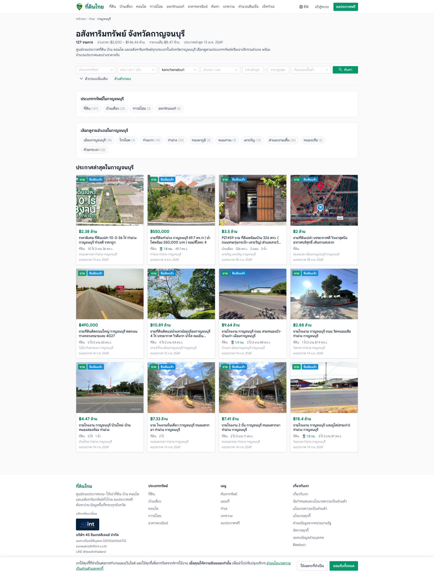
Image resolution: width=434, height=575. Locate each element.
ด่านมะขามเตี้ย (282, 140)
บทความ (229, 6)
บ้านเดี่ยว (126, 6)
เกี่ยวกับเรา (300, 494)
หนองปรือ (313, 140)
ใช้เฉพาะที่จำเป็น (312, 566)
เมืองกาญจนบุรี (98, 140)
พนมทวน (227, 140)
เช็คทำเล (268, 6)
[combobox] (93, 69)
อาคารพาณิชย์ (198, 6)
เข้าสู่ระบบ (322, 7)
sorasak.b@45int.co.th (91, 546)
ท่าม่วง (176, 140)
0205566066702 (114, 541)
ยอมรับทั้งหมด (343, 566)
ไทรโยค (127, 140)
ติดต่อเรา (299, 545)
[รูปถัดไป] (352, 293)
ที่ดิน (112, 6)
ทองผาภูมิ (201, 140)
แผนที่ (225, 501)
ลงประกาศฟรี (345, 7)
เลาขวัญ (252, 140)
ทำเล (92, 19)
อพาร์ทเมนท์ (175, 6)
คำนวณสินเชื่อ (248, 6)
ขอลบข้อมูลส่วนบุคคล (308, 537)
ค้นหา (215, 6)
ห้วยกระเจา (95, 149)
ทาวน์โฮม (156, 6)
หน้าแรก (81, 19)
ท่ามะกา (151, 140)
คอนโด (141, 6)
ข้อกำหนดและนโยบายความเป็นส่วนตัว (320, 501)
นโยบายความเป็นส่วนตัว (310, 508)
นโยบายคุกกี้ (302, 516)
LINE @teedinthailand (91, 552)
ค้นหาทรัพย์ (229, 494)
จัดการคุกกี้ (301, 530)
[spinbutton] (253, 69)
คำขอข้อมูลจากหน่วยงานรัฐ (312, 523)
